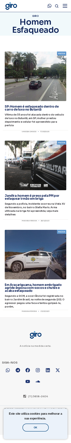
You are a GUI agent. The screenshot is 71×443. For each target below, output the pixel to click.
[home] (11, 6)
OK (35, 427)
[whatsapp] (49, 6)
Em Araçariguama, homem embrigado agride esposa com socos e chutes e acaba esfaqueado (33, 288)
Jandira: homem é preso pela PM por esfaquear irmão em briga (32, 197)
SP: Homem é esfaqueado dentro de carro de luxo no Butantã (32, 108)
